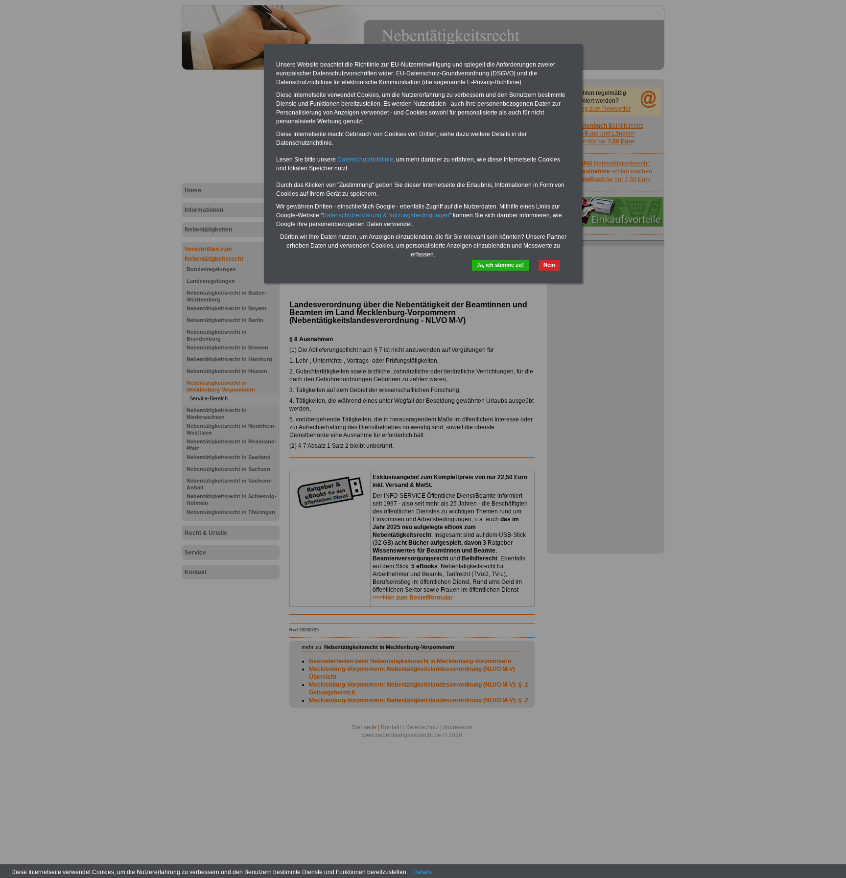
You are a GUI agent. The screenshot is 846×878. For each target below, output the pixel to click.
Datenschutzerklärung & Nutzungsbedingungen (386, 215)
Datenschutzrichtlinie (365, 159)
